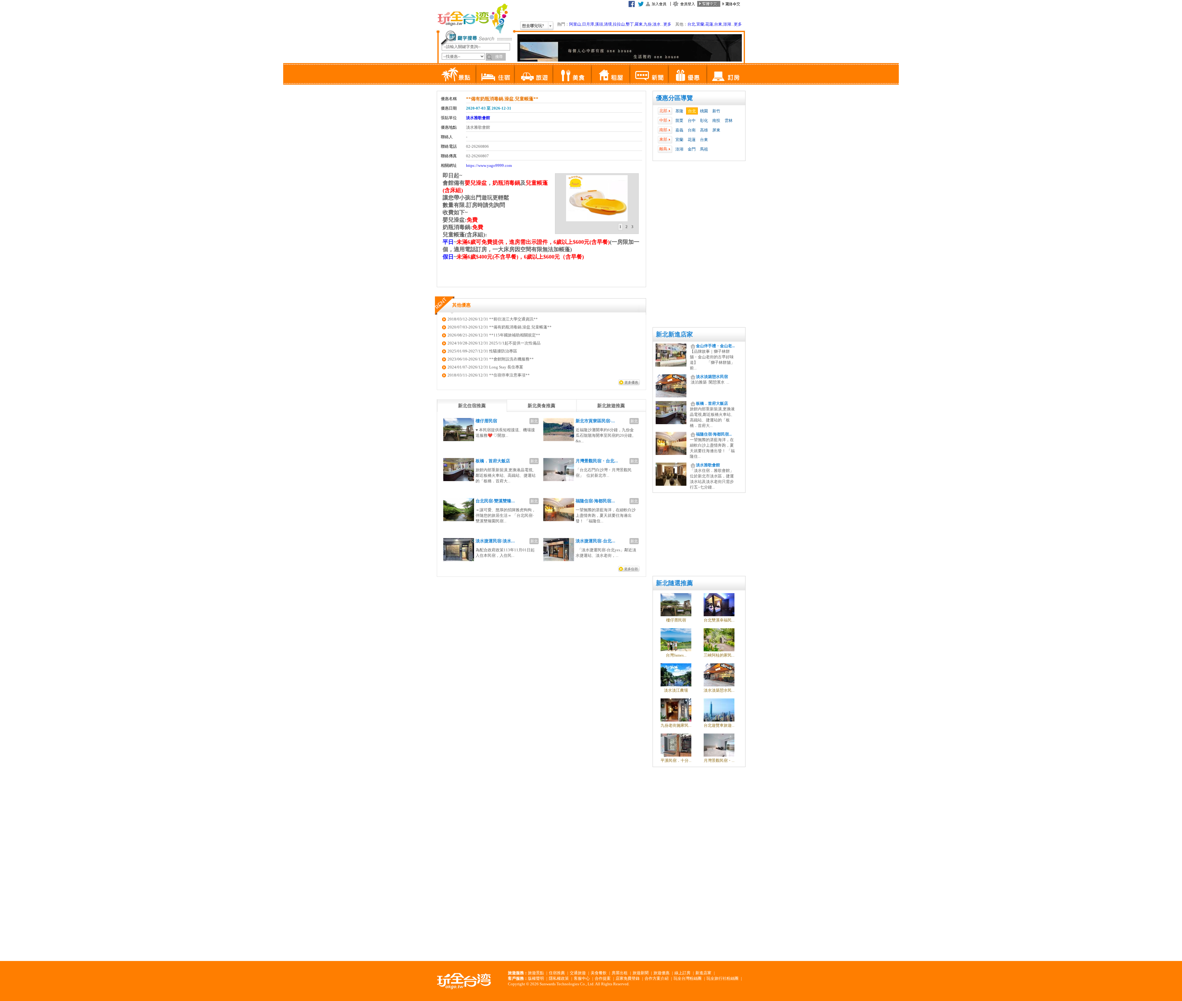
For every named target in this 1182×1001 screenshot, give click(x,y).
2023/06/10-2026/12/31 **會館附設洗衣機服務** (491, 359)
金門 (692, 149)
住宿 (495, 74)
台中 (692, 120)
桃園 (704, 111)
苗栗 (679, 120)
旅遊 (533, 74)
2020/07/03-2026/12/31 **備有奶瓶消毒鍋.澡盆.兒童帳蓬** (500, 327)
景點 (456, 74)
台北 (691, 24)
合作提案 (603, 978)
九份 (648, 24)
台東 (718, 24)
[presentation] (472, 406)
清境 (608, 24)
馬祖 (704, 149)
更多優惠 (631, 382)
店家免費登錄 (628, 978)
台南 (692, 130)
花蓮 (709, 24)
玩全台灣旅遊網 (472, 18)
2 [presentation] (626, 226)
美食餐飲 (599, 973)
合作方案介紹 (657, 978)
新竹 (716, 111)
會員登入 (687, 4)
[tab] (620, 227)
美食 (572, 74)
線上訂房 (682, 973)
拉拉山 (619, 24)
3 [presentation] (632, 226)
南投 (716, 120)
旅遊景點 (536, 973)
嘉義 (679, 130)
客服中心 (582, 978)
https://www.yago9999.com (489, 165)
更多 (667, 24)
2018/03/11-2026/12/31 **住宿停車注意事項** (489, 375)
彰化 (704, 120)
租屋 (610, 74)
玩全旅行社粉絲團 (722, 978)
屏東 (716, 130)
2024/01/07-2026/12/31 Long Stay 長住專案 (485, 367)
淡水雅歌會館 (478, 117)
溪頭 (599, 24)
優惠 (687, 74)
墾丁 (630, 24)
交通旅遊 (578, 973)
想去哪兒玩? (533, 25)
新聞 (648, 74)
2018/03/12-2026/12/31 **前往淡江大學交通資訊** (493, 319)
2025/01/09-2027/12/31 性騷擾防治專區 (482, 351)
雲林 (729, 120)
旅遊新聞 (641, 973)
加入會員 (659, 4)
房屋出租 (620, 973)
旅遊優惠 (661, 973)
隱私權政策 (559, 978)
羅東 (639, 24)
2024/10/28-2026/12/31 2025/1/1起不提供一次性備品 (494, 343)
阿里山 (575, 24)
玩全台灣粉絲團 (687, 978)
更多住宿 (631, 569)
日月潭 (588, 24)
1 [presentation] (620, 226)
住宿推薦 (557, 973)
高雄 (704, 130)
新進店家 (703, 973)
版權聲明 (536, 978)
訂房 (725, 74)
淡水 (657, 24)
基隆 (679, 111)
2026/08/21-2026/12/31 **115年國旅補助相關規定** (494, 335)
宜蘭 (700, 24)
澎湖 (727, 24)
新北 (534, 421)
